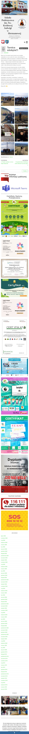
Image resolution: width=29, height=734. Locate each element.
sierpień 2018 (4, 678)
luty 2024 (3, 595)
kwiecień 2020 (4, 643)
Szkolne (11, 157)
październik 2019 (4, 656)
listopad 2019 (4, 654)
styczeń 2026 (4, 549)
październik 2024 (4, 579)
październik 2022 (4, 628)
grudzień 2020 (4, 632)
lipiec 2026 (3, 536)
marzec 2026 (4, 544)
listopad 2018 (4, 671)
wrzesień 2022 (4, 630)
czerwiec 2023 (4, 610)
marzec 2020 (4, 645)
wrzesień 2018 (4, 676)
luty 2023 (3, 619)
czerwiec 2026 (4, 538)
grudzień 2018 (4, 669)
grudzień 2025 (4, 551)
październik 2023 (4, 603)
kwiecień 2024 (4, 590)
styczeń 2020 (4, 649)
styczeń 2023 (4, 621)
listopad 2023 (4, 601)
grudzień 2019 (4, 652)
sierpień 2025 (4, 560)
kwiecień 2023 (4, 614)
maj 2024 (3, 588)
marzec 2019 (4, 665)
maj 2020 (3, 641)
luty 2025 (3, 571)
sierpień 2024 (4, 584)
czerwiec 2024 (4, 586)
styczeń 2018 (4, 689)
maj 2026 (3, 540)
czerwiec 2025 (4, 562)
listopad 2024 (4, 577)
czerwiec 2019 (4, 660)
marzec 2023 (4, 617)
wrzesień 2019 (4, 658)
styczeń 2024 (4, 597)
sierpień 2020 (4, 638)
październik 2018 (4, 673)
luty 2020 (3, 647)
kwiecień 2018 (4, 684)
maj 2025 (3, 564)
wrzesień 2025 (4, 557)
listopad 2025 (4, 553)
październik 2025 (4, 555)
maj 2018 (3, 682)
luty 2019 (3, 667)
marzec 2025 (4, 568)
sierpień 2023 (4, 608)
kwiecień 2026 (4, 542)
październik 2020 (4, 634)
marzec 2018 (4, 687)
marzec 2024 (4, 592)
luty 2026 (3, 546)
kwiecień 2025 (4, 566)
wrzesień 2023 (4, 606)
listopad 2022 (4, 625)
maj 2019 (3, 663)
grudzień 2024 (4, 575)
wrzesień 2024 (4, 582)
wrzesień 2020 (4, 636)
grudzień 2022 (4, 623)
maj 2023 (3, 612)
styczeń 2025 (4, 573)
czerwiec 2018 (4, 680)
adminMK (6, 52)
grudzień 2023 (4, 599)
